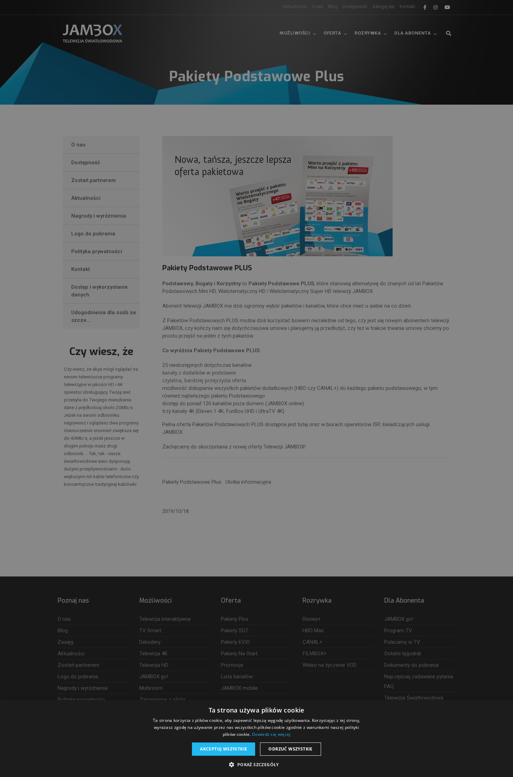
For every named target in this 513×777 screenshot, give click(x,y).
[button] (256, 765)
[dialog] (256, 388)
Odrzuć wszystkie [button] (290, 749)
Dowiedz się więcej (271, 734)
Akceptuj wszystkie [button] (223, 749)
